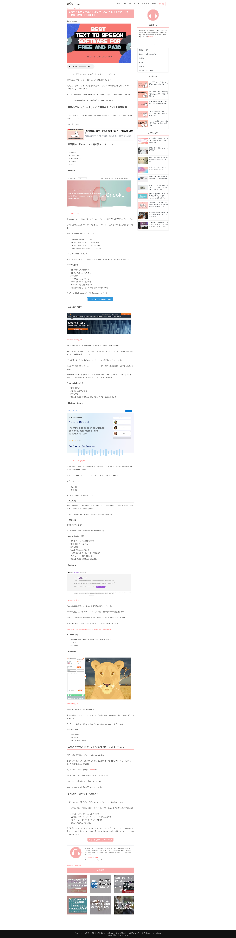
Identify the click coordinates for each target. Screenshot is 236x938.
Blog (75, 8)
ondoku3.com (93, 857)
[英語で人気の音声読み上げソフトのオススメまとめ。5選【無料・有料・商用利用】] (143, 85)
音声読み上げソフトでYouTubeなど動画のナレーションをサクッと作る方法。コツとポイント (158, 205)
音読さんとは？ (143, 50)
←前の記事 (70, 865)
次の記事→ (78, 865)
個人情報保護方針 (120, 933)
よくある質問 (145, 3)
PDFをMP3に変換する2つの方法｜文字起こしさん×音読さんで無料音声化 (158, 123)
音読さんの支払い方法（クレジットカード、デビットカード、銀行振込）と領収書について (158, 187)
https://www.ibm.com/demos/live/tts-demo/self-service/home (89, 629)
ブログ (76, 933)
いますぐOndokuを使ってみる (100, 299)
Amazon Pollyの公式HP (75, 340)
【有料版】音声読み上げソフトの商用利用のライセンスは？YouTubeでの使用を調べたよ (158, 196)
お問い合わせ (101, 933)
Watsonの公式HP (73, 600)
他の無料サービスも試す (146, 70)
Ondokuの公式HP (73, 213)
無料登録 (161, 4)
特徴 (130, 3)
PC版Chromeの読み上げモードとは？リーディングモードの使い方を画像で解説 (158, 113)
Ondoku (92, 770)
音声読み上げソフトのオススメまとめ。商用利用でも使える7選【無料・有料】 (158, 140)
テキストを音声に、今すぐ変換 (100, 839)
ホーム (119, 3)
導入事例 (136, 3)
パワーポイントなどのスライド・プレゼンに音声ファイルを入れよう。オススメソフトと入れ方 (158, 225)
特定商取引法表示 (134, 933)
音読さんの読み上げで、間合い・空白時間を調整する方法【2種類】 (158, 160)
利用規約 (110, 933)
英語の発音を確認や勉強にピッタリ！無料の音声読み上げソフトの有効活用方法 (158, 214)
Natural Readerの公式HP (76, 461)
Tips (80, 8)
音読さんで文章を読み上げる (147, 54)
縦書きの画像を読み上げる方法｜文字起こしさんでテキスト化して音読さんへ (158, 94)
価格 (125, 3)
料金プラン (142, 62)
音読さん (69, 8)
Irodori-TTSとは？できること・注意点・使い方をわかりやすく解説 (158, 84)
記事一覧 (141, 66)
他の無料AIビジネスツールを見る (151, 933)
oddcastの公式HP (73, 704)
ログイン (154, 3)
